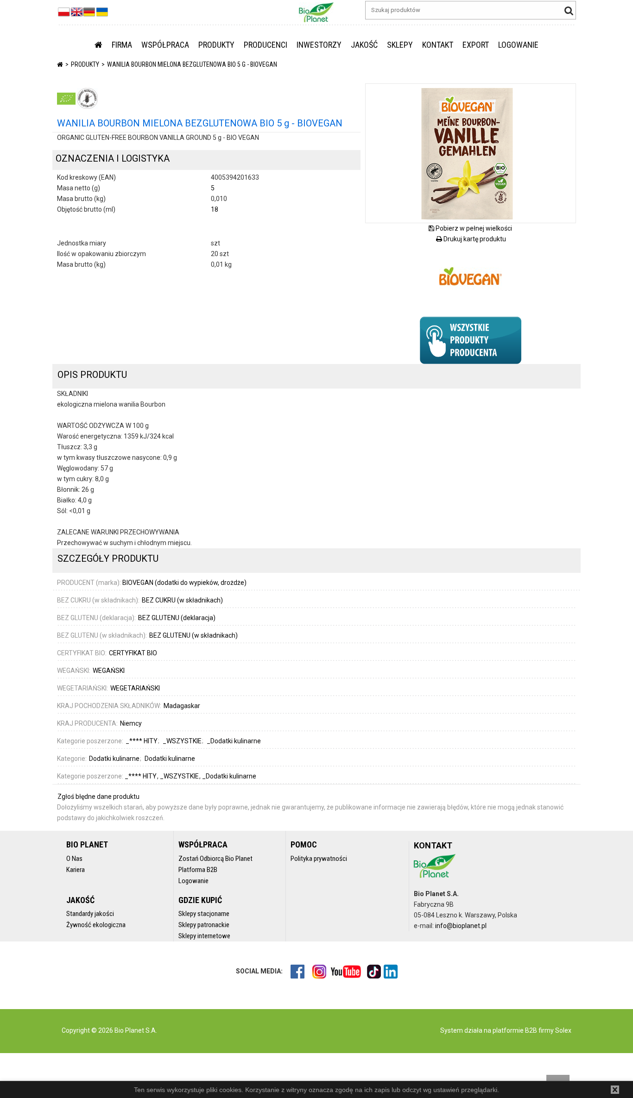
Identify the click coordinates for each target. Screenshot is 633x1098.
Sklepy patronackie (203, 925)
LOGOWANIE (518, 45)
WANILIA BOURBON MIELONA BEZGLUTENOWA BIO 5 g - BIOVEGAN (192, 64)
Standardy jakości (90, 914)
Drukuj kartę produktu (474, 239)
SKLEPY (400, 45)
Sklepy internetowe (204, 936)
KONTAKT (437, 45)
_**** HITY (141, 776)
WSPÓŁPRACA (165, 45)
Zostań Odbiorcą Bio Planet (215, 858)
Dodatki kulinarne (114, 758)
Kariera (75, 870)
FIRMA (122, 45)
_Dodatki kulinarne (229, 776)
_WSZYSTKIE (180, 776)
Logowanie (193, 881)
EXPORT (475, 45)
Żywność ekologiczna (96, 925)
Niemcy (131, 723)
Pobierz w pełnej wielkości (473, 228)
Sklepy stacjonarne (203, 914)
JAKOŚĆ (364, 45)
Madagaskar (182, 705)
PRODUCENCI (265, 45)
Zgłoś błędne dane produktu (98, 796)
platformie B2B (514, 1030)
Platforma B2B (197, 870)
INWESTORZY (319, 45)
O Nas (74, 858)
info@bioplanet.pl (461, 925)
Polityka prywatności (319, 858)
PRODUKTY (216, 45)
